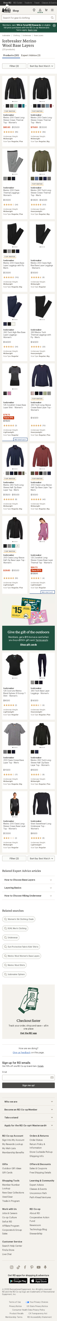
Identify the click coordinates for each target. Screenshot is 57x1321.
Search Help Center (12, 1245)
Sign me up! (28, 1085)
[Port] (36, 473)
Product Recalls (17, 1313)
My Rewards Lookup (12, 1144)
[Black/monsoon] (5, 251)
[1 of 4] (12, 101)
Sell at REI (7, 1221)
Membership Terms (13, 1317)
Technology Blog (38, 1229)
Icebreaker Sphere (16, 974)
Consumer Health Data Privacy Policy (28, 1309)
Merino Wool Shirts (16, 965)
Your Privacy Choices (38, 1302)
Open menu (52, 10)
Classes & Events (38, 1189)
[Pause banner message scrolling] (54, 25)
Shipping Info (37, 1156)
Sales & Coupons (38, 1168)
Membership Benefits (13, 1152)
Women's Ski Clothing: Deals (21, 919)
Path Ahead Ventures (40, 1197)
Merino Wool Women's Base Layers (23, 956)
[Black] (7, 106)
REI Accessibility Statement (39, 1317)
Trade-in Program (11, 1201)
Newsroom (35, 1225)
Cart (46, 10)
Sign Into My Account (13, 1140)
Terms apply (41, 640)
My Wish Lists (9, 1148)
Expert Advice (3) (30, 55)
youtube (38, 1267)
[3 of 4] (15, 101)
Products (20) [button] (11, 55)
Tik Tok (18, 1267)
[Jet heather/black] (5, 393)
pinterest (32, 1267)
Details (41, 1066)
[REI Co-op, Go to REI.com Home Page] (6, 10)
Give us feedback (21, 1052)
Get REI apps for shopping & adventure (28, 1275)
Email (4, 1072)
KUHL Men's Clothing (17, 928)
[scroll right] (25, 106)
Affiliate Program (10, 1225)
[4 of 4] (17, 101)
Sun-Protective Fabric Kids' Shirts (23, 947)
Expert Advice (37, 1184)
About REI (35, 1213)
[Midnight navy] (20, 106)
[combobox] (28, 17)
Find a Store (8, 1250)
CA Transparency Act (37, 1313)
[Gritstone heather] (11, 106)
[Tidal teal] (17, 546)
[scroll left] (4, 106)
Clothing (16, 35)
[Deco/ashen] (9, 393)
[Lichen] (45, 393)
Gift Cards (7, 1172)
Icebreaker (6, 35)
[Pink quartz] (32, 393)
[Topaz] (13, 546)
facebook (25, 1267)
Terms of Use (15, 1302)
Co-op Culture (9, 1217)
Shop (16, 10)
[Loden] (32, 178)
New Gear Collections (13, 1192)
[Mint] (16, 106)
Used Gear (7, 1196)
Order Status (36, 1140)
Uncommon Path (38, 1193)
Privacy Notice (15, 1306)
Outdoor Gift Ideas (11, 1168)
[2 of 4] (14, 101)
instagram (11, 1267)
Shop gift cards (28, 644)
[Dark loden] (13, 251)
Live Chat (7, 1254)
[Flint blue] (47, 106)
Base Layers (38, 35)
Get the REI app (28, 1033)
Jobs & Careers (9, 1213)
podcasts (45, 1267)
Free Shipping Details (40, 1172)
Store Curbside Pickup (41, 1152)
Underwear (27, 35)
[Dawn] (36, 178)
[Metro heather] (13, 324)
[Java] (20, 473)
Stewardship (36, 1233)
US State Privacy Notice (37, 1306)
